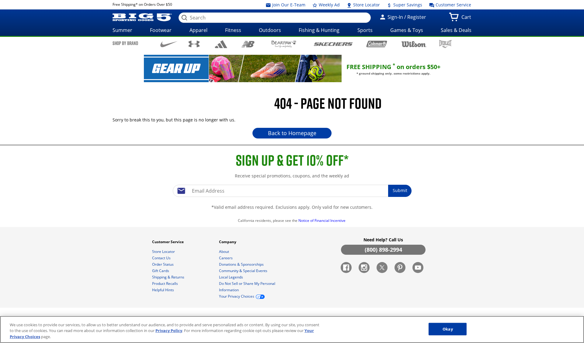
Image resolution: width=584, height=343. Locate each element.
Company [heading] (228, 241)
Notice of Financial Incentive (322, 220)
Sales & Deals (456, 30)
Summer (122, 30)
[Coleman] (376, 43)
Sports (365, 30)
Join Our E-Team (288, 5)
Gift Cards (161, 270)
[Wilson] (414, 43)
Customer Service (452, 5)
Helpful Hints (163, 289)
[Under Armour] (194, 43)
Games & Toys (406, 30)
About (224, 251)
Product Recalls (165, 283)
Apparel (198, 30)
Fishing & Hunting (319, 30)
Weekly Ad (329, 5)
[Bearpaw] (284, 44)
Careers (226, 258)
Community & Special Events (243, 270)
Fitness (233, 30)
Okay (448, 328)
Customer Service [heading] (168, 241)
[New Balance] (248, 43)
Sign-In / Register (406, 17)
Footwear (161, 30)
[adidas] (221, 44)
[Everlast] (445, 44)
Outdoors (270, 30)
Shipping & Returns (168, 277)
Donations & (241, 264)
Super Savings (407, 5)
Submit (400, 190)
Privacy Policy (168, 331)
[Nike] (169, 43)
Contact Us (162, 258)
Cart (467, 18)
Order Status (163, 264)
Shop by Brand (125, 43)
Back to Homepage (292, 133)
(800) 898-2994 (383, 249)
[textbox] (292, 191)
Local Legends (231, 277)
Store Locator (366, 5)
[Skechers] (333, 43)
